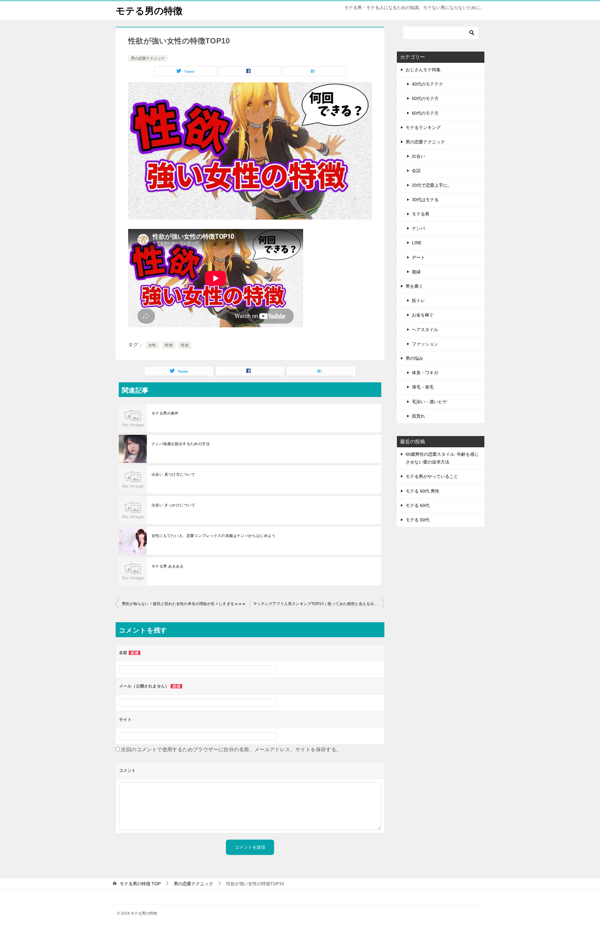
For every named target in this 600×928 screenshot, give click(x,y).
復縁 (416, 271)
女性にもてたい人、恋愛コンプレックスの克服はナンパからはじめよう (214, 535)
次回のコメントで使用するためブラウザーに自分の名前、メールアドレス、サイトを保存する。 (231, 749)
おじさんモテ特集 (423, 69)
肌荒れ (418, 416)
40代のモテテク (427, 84)
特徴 (168, 345)
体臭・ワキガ (425, 372)
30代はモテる (425, 199)
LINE (417, 242)
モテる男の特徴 (149, 11)
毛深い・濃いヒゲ (429, 401)
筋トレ (418, 300)
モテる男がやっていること (432, 476)
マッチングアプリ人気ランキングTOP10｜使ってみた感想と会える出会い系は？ (318, 604)
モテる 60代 (417, 505)
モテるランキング (423, 127)
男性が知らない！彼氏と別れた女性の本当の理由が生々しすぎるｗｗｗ (184, 604)
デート (418, 257)
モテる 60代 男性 (422, 491)
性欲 (185, 345)
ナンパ (418, 228)
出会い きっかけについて (173, 505)
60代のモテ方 (425, 113)
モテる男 (420, 213)
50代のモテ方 (425, 98)
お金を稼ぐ (423, 314)
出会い (418, 156)
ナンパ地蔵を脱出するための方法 (181, 444)
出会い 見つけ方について (173, 474)
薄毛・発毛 (423, 387)
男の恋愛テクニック (148, 58)
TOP (140, 883)
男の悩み (414, 358)
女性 (152, 345)
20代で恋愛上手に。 (432, 185)
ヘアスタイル (425, 329)
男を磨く (414, 286)
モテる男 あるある (168, 566)
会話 (416, 170)
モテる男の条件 (165, 413)
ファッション (425, 343)
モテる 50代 (417, 519)
